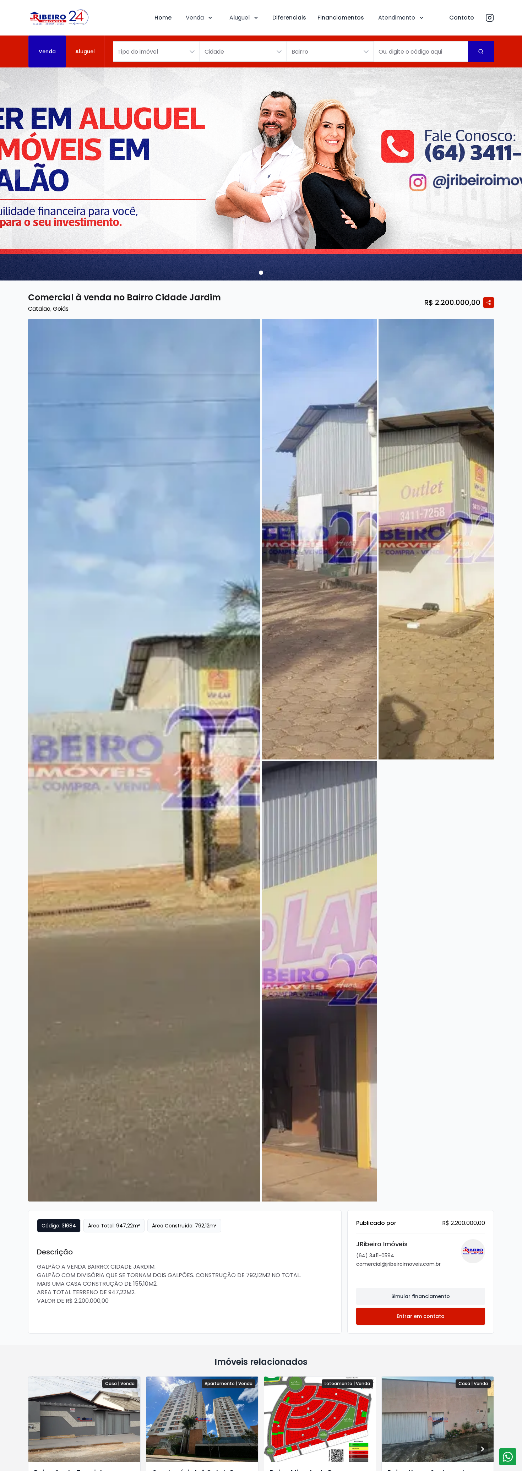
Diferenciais (289, 17)
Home (163, 17)
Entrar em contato (421, 1316)
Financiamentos (340, 17)
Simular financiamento (420, 1296)
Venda (195, 17)
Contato (461, 17)
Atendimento (396, 17)
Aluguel (239, 17)
